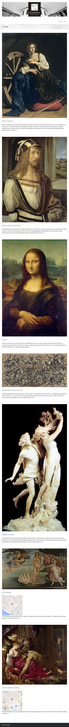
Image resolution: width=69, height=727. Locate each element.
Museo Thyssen (7, 121)
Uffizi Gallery (6, 592)
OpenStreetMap (20, 710)
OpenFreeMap (15, 710)
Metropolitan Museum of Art (12, 390)
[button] (64, 21)
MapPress (11, 710)
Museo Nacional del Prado (11, 225)
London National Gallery (10, 688)
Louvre (4, 340)
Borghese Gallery (8, 534)
